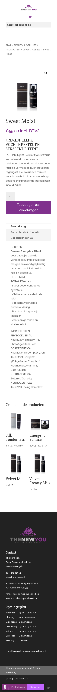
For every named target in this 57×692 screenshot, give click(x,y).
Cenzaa (36, 49)
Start (8, 45)
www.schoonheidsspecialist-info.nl (21, 598)
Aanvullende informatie (25, 232)
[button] (46, 73)
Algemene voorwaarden (18, 668)
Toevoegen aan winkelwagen (28, 207)
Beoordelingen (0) (22, 237)
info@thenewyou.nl (15, 577)
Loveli (26, 49)
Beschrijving (18, 226)
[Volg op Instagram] (48, 688)
